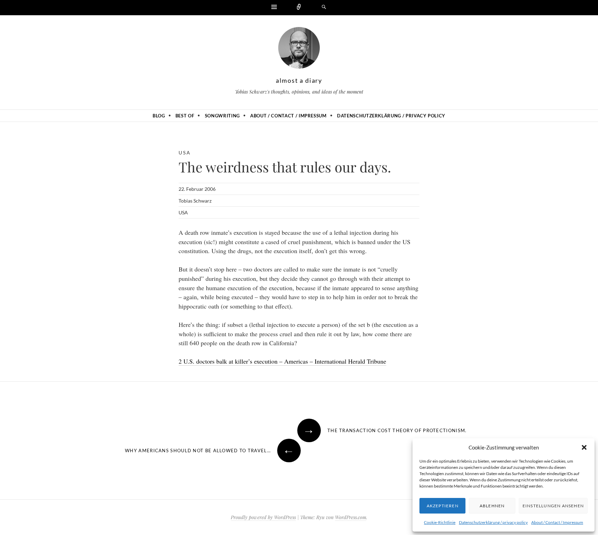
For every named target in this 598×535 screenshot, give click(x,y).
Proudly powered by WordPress (263, 517)
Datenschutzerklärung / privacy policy (493, 522)
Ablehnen (492, 505)
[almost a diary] (299, 49)
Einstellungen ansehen (553, 505)
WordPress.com (350, 517)
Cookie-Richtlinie (439, 522)
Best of (184, 115)
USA (185, 152)
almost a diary (299, 80)
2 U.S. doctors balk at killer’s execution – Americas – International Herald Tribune (282, 361)
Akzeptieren (443, 505)
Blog (159, 115)
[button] (584, 447)
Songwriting (222, 115)
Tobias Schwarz (195, 201)
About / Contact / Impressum (557, 522)
